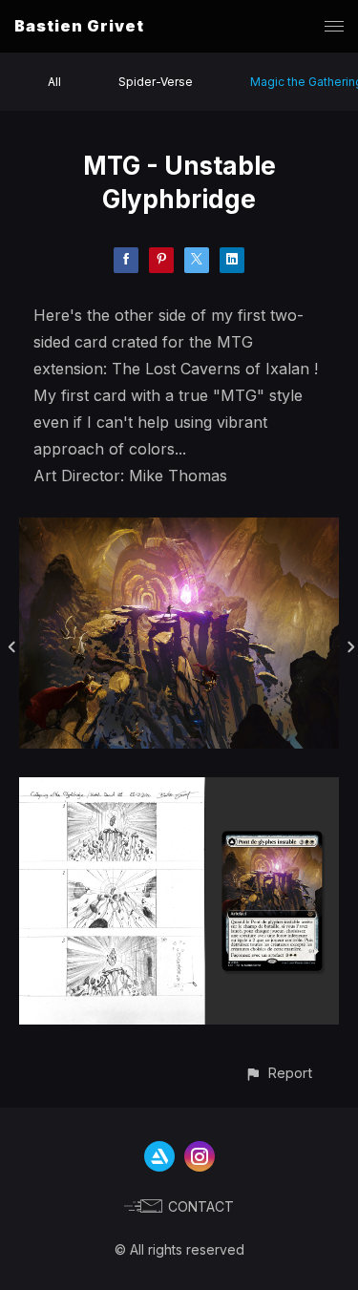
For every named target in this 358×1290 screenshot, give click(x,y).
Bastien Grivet (79, 25)
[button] (278, 1072)
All (54, 81)
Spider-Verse (155, 81)
